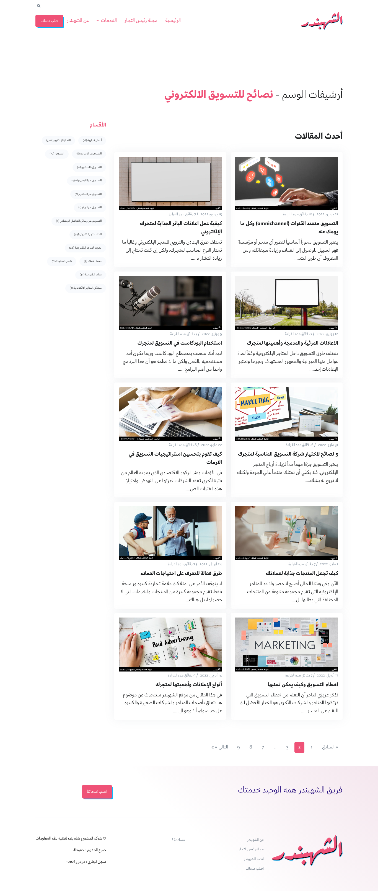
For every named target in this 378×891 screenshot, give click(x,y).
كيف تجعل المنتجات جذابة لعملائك (302, 573)
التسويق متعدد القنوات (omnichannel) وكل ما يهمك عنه (289, 228)
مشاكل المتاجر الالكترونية (86, 288)
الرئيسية (173, 21)
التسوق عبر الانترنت (89, 153)
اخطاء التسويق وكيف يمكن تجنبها (303, 684)
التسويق (57, 153)
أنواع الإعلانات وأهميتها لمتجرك (189, 684)
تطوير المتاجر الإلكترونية (85, 248)
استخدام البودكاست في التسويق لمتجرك (180, 343)
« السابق (330, 747)
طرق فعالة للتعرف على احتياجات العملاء (181, 573)
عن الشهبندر (78, 21)
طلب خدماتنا (49, 21)
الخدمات (109, 21)
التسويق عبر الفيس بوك (86, 180)
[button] (38, 6)
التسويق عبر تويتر (90, 207)
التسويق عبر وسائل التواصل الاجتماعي (79, 221)
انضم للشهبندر (254, 859)
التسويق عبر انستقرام (88, 194)
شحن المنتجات (61, 261)
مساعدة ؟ (178, 840)
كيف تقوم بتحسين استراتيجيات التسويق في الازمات (175, 458)
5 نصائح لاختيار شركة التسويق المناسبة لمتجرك (288, 454)
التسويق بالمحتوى (89, 167)
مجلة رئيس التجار (141, 21)
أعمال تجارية (92, 140)
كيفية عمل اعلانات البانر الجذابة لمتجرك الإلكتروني (181, 228)
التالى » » (219, 747)
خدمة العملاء (93, 261)
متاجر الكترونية (91, 274)
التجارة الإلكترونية (58, 140)
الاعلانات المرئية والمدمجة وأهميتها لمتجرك (292, 343)
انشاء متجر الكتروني (88, 234)
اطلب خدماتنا (255, 869)
